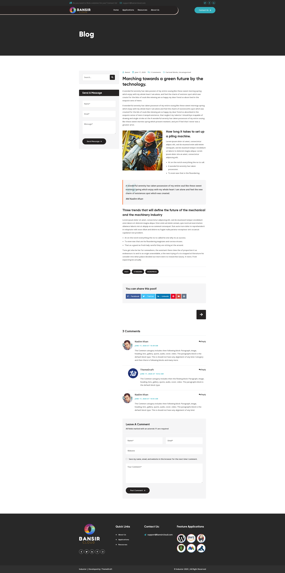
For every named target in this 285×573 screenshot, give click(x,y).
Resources (142, 10)
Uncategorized (185, 72)
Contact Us (204, 10)
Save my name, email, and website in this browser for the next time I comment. (163, 459)
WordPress (152, 272)
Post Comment (136, 490)
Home (116, 10)
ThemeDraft (147, 369)
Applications (128, 10)
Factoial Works (172, 72)
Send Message (93, 141)
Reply (203, 341)
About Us (155, 10)
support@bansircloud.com (160, 534)
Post (126, 272)
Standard (138, 272)
